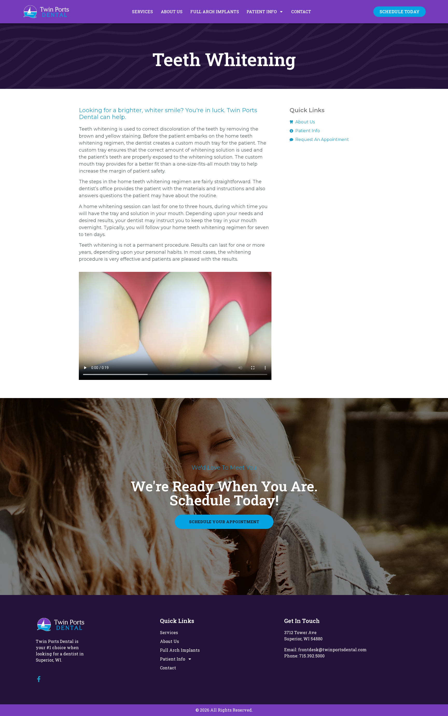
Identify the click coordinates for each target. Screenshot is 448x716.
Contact (301, 11)
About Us (172, 11)
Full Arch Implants (214, 11)
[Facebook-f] (39, 679)
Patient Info (262, 11)
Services (142, 11)
